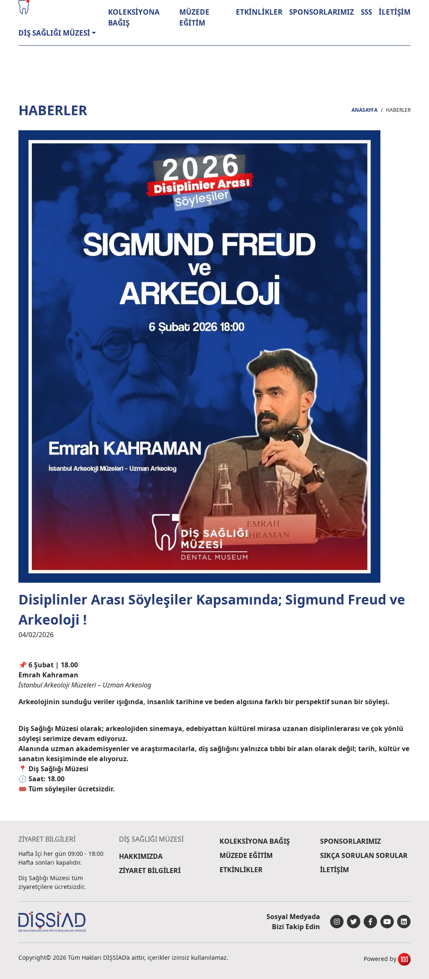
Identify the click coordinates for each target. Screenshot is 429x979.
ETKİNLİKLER (259, 12)
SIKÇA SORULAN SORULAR (364, 855)
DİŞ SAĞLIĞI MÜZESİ (54, 33)
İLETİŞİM (395, 12)
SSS (366, 12)
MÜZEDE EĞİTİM (194, 17)
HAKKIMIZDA (141, 856)
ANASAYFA (364, 110)
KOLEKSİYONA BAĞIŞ (134, 17)
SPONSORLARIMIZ (321, 12)
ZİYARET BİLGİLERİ (150, 870)
